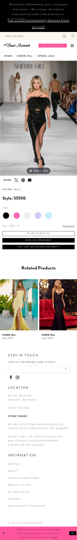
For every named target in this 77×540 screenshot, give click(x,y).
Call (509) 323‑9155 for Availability (39, 247)
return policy (19, 492)
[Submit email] (65, 369)
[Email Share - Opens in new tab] (29, 180)
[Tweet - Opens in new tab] (16, 180)
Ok (73, 533)
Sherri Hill (25, 56)
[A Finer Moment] (16, 45)
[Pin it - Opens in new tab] (23, 180)
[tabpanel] (38, 118)
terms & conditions (23, 478)
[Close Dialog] (4, 533)
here (55, 537)
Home (8, 56)
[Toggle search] (64, 36)
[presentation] (19, 304)
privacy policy (19, 485)
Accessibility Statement (27, 506)
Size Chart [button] (68, 225)
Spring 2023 (46, 56)
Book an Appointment (39, 240)
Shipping (14, 499)
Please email (18, 436)
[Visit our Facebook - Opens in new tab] (11, 378)
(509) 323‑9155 (19, 408)
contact (15, 464)
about (13, 471)
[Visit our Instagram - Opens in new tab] (18, 378)
